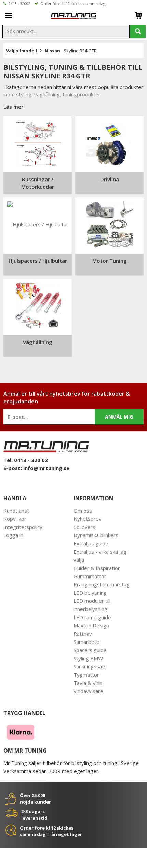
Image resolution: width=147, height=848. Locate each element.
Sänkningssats (90, 666)
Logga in (13, 535)
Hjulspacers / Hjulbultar (38, 260)
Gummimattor (90, 576)
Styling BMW (88, 658)
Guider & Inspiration (97, 568)
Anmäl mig (119, 416)
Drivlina (109, 179)
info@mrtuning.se (46, 468)
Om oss (83, 510)
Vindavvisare (88, 691)
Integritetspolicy (22, 527)
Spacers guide (90, 650)
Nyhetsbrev (88, 518)
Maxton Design (91, 625)
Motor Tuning (109, 260)
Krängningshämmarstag (102, 584)
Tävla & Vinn (88, 682)
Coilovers (84, 527)
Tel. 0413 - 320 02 (25, 459)
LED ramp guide (92, 617)
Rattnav (83, 633)
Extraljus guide (91, 543)
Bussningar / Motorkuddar (37, 183)
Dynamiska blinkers (96, 535)
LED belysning (90, 592)
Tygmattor (86, 674)
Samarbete (86, 641)
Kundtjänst (16, 510)
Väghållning (37, 342)
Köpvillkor (14, 518)
